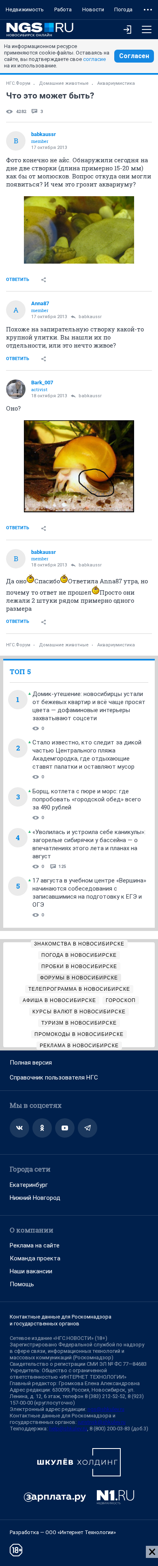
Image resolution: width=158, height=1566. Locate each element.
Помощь (22, 1284)
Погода (123, 9)
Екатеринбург (29, 1185)
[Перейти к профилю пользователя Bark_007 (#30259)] (16, 389)
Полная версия (31, 1062)
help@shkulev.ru (68, 1429)
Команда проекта (35, 1258)
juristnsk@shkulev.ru (102, 1422)
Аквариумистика (116, 83)
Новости (93, 9)
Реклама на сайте (35, 1245)
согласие (94, 59)
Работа (63, 9)
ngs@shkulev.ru (106, 1409)
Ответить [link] (17, 279)
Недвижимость (25, 9)
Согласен (134, 56)
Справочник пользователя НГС (54, 1077)
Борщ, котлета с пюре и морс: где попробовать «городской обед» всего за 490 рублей (86, 799)
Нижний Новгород (35, 1197)
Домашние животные (64, 83)
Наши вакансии (31, 1271)
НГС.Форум (18, 83)
